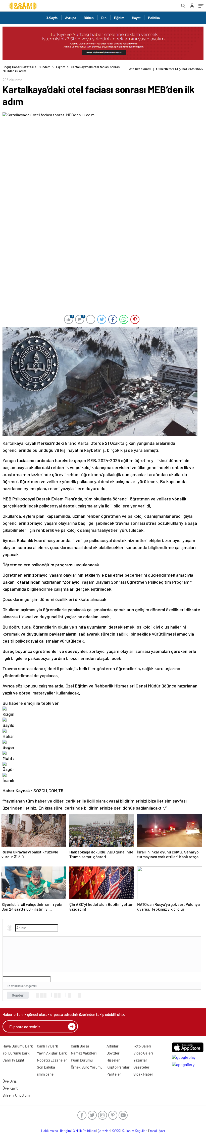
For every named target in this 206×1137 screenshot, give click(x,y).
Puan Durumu (82, 1060)
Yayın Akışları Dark (52, 1053)
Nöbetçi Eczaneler (52, 1060)
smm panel (46, 1074)
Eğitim (119, 18)
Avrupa (70, 18)
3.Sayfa (52, 18)
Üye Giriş (10, 1081)
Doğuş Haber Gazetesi (18, 67)
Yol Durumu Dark (16, 1053)
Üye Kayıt (10, 1088)
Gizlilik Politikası (84, 1131)
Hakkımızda (49, 1131)
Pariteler (114, 1074)
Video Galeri (143, 1053)
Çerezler (104, 1131)
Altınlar (113, 1046)
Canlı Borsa (80, 1046)
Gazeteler (141, 1067)
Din (104, 18)
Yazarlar (140, 1060)
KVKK (116, 1131)
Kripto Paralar (118, 1067)
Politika (154, 18)
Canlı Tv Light (13, 1060)
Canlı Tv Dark (47, 1046)
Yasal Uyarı (157, 1131)
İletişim (65, 1131)
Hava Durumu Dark (18, 1046)
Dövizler (113, 1053)
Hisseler (113, 1060)
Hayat (136, 18)
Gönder (18, 995)
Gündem (44, 67)
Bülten (89, 18)
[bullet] (59, 995)
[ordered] (55, 995)
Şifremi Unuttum (16, 1095)
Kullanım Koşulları (134, 1131)
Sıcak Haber (143, 1074)
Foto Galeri (142, 1046)
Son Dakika (46, 1067)
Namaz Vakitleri (83, 1053)
